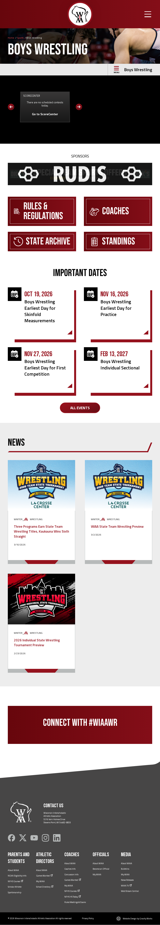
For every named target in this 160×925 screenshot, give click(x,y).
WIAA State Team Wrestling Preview (117, 526)
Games (43, 875)
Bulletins (125, 868)
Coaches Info (70, 868)
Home (11, 38)
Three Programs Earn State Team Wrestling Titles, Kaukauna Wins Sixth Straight (41, 531)
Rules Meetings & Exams (75, 902)
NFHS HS (71, 896)
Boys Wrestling (138, 69)
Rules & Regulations (43, 211)
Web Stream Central (130, 891)
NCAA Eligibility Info (17, 875)
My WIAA (40, 881)
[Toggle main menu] (147, 14)
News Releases (127, 880)
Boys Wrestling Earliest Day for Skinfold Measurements (39, 311)
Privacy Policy (88, 918)
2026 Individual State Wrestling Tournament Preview (37, 643)
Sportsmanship (14, 892)
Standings (118, 241)
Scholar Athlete (14, 886)
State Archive (48, 241)
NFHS (14, 881)
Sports (20, 38)
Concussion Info (71, 874)
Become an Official (101, 868)
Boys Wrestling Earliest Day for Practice (116, 308)
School (43, 886)
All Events (80, 408)
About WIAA (13, 870)
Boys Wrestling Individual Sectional (120, 364)
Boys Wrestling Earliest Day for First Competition (45, 367)
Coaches (115, 211)
